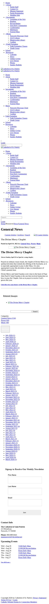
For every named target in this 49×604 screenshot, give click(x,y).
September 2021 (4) (12, 426)
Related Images (10, 296)
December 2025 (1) (12, 348)
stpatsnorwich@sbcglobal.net (11, 537)
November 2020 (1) (12, 447)
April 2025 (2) (10, 362)
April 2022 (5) (10, 412)
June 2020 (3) (10, 453)
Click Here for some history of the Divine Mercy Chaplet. (19, 285)
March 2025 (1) (11, 364)
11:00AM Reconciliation (27, 548)
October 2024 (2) (11, 373)
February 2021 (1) (12, 441)
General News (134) (8, 318)
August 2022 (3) (11, 404)
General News (25, 244)
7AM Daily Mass (24, 546)
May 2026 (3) (10, 339)
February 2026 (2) (12, 344)
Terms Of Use (6, 600)
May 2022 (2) (10, 410)
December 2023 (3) (12, 381)
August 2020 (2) (11, 451)
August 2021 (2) (11, 428)
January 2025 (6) (11, 368)
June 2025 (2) (10, 358)
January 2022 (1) (11, 418)
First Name (12, 475)
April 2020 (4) (10, 457)
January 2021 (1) (11, 443)
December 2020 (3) (12, 445)
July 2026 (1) (10, 335)
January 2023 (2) (11, 395)
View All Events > (5, 562)
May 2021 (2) (10, 435)
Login (3, 143)
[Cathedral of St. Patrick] (10, 69)
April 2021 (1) (10, 437)
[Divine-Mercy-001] (18, 302)
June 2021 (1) (10, 433)
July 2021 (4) (10, 430)
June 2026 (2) (10, 337)
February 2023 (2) (12, 393)
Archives (20, 235)
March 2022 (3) (11, 414)
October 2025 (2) (11, 350)
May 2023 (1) (10, 387)
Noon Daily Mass (24, 551)
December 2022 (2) (12, 397)
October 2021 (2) (11, 424)
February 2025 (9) (12, 366)
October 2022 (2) (11, 402)
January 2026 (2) (11, 346)
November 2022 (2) (12, 399)
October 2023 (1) (11, 383)
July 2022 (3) (10, 406)
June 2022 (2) (10, 408)
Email (10, 498)
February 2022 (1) (12, 416)
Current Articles (10, 235)
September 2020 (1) (12, 449)
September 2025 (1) (12, 352)
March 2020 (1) (11, 459)
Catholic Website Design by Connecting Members (19, 602)
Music (38, 244)
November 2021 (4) (12, 422)
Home (3, 224)
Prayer (33, 244)
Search (27, 235)
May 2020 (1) (10, 455)
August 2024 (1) (11, 377)
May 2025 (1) (10, 360)
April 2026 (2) (10, 342)
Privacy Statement (39, 598)
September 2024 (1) (12, 375)
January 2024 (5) (11, 379)
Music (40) (5, 323)
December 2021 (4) (12, 420)
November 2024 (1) (12, 370)
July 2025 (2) (10, 356)
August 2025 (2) (11, 354)
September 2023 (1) (12, 385)
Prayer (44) (5, 320)
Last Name (12, 486)
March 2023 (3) (11, 391)
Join (24, 512)
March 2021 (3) (11, 439)
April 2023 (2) (10, 389)
